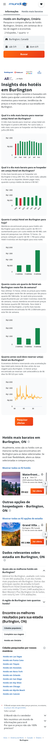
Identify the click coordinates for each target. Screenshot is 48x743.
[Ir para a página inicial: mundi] (18, 4)
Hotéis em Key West (12, 682)
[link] (24, 421)
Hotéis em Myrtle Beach (14, 690)
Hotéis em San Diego (12, 679)
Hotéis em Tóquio (11, 664)
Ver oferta (37, 491)
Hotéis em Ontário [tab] (12, 640)
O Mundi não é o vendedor (17, 715)
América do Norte (17, 738)
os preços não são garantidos (15, 708)
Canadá (30, 738)
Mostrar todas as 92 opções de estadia (22, 518)
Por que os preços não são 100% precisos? (20, 727)
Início (5, 738)
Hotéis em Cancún (11, 694)
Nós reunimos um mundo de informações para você (18, 721)
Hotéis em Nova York (13, 671)
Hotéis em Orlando (11, 675)
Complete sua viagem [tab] (14, 634)
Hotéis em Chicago (11, 686)
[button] (4, 4)
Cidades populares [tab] (12, 628)
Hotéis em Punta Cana (13, 660)
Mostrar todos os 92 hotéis (16, 467)
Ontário (38, 738)
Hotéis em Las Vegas (12, 656)
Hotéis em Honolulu (12, 667)
